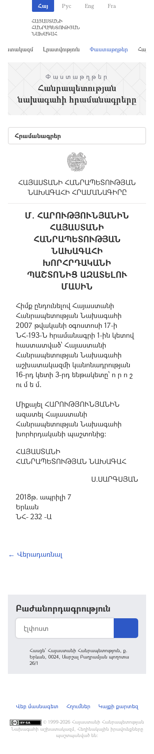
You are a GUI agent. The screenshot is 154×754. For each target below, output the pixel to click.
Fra (112, 5)
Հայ (43, 5)
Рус (66, 5)
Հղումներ (78, 706)
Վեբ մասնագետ (37, 706)
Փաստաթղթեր (109, 49)
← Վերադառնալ (35, 554)
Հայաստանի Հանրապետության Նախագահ (56, 27)
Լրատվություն (61, 49)
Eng (89, 5)
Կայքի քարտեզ (118, 706)
